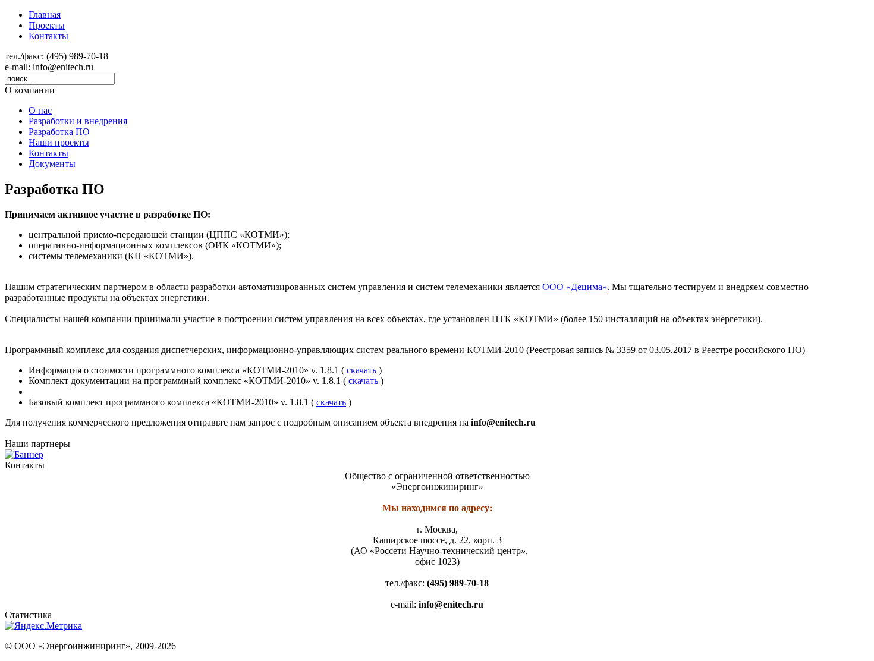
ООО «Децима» (574, 287)
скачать (361, 370)
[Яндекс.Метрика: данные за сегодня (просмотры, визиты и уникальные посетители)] (43, 626)
